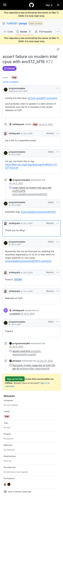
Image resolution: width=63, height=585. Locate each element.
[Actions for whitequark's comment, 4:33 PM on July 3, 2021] (58, 272)
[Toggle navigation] (4, 4)
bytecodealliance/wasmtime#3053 (38, 211)
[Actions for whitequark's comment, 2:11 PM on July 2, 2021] (58, 133)
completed (14, 313)
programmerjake (17, 88)
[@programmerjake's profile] (5, 89)
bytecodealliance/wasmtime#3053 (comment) (28, 261)
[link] (16, 124)
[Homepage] (31, 4)
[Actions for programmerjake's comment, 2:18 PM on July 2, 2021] (58, 202)
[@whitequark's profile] (5, 133)
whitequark (14, 133)
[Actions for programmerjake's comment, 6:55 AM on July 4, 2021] (58, 322)
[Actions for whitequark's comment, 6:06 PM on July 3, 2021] (58, 291)
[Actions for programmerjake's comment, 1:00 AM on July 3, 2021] (58, 242)
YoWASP (11, 23)
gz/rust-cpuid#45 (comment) (42, 98)
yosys (23, 23)
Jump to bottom (10, 81)
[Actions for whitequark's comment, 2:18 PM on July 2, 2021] (58, 223)
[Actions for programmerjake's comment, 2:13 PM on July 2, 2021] (58, 152)
